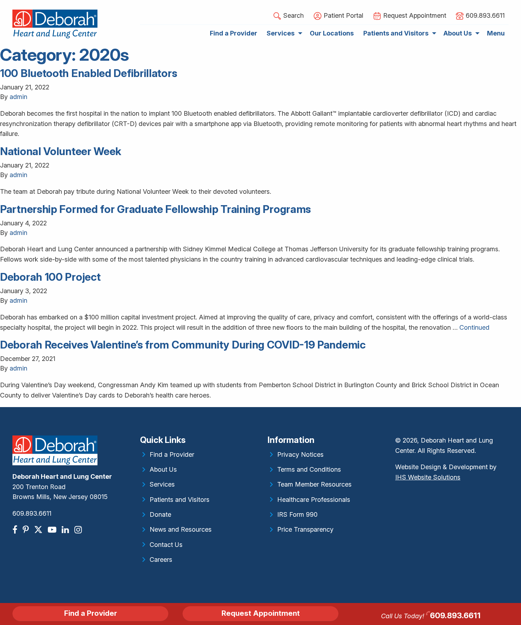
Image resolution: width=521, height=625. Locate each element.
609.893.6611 (31, 513)
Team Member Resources (314, 484)
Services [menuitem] (281, 33)
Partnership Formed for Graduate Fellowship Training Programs (155, 209)
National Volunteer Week (60, 151)
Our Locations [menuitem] (332, 33)
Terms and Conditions (309, 469)
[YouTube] (53, 530)
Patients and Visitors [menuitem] (395, 33)
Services (162, 484)
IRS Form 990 (297, 514)
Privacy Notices (300, 454)
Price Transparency (305, 529)
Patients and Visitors (179, 499)
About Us (163, 469)
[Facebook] (15, 530)
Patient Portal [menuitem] (342, 15)
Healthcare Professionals (313, 499)
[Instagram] (79, 530)
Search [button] (292, 15)
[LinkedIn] (66, 530)
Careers (161, 559)
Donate (160, 514)
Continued (474, 327)
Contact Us (166, 544)
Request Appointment (261, 613)
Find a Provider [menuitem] (233, 33)
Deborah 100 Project (50, 276)
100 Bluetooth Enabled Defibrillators (88, 73)
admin (18, 96)
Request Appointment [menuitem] (413, 15)
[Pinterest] (26, 530)
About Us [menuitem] (457, 33)
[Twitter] (39, 530)
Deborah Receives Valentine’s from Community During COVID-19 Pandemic (183, 344)
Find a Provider (172, 454)
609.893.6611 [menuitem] (484, 15)
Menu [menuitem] (496, 33)
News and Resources (181, 529)
